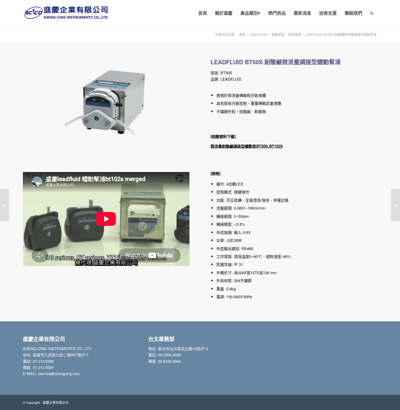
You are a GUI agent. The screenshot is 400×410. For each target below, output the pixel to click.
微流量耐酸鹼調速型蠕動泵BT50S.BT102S (247, 146)
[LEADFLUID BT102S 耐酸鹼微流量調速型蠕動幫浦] (4, 205)
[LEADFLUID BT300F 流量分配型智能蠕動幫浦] (395, 205)
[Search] (371, 13)
